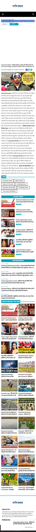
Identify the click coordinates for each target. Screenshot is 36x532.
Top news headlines (9, 191)
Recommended (18, 260)
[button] (2, 14)
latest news (19, 181)
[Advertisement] (18, 44)
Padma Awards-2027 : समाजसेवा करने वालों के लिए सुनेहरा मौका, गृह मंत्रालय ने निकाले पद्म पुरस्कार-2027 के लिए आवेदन (17, 275)
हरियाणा (13, 24)
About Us (6, 509)
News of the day (8, 184)
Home (4, 24)
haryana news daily (9, 188)
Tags (4, 177)
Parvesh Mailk (7, 70)
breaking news (23, 188)
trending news (21, 184)
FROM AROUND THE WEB (11, 301)
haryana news (7, 181)
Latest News (18, 197)
